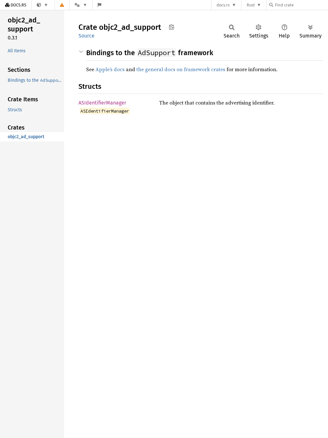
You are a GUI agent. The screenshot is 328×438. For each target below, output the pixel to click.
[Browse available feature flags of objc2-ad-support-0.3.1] (99, 5)
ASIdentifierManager (102, 103)
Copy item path (171, 26)
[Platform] (81, 5)
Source (86, 36)
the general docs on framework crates (180, 69)
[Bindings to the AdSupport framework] (42, 5)
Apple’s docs (110, 69)
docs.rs (223, 5)
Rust (251, 5)
